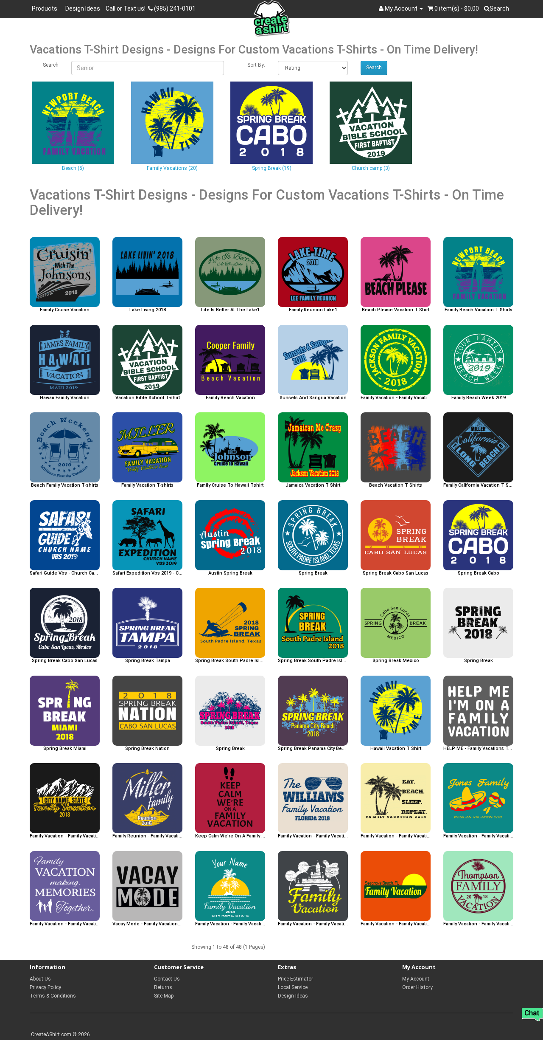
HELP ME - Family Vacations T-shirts (478, 748)
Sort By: (256, 65)
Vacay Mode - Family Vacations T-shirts (147, 924)
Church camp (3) (371, 168)
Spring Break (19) (271, 168)
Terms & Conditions (53, 996)
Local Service (293, 987)
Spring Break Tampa (147, 660)
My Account (415, 979)
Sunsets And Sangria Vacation (313, 397)
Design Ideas (82, 8)
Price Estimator (295, 979)
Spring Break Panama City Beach (313, 748)
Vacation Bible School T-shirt (147, 397)
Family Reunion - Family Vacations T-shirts (147, 836)
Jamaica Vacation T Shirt (312, 485)
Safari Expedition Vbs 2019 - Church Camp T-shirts (147, 573)
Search (51, 65)
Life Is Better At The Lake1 (230, 310)
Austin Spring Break (230, 573)
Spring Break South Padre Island (230, 660)
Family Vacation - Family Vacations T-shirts (396, 397)
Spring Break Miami (65, 748)
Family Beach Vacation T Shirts (478, 310)
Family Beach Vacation (230, 397)
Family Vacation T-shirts (147, 485)
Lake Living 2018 (147, 310)
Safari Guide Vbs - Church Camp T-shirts (65, 573)
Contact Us (167, 979)
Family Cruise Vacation (65, 310)
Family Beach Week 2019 (478, 397)
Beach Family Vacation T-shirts (64, 485)
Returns (163, 987)
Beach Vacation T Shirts (395, 485)
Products (46, 8)
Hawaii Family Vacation (65, 397)
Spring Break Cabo (478, 573)
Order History (417, 987)
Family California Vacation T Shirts (478, 485)
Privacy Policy (45, 987)
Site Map (164, 996)
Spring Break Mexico (395, 660)
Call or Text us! (127, 8)
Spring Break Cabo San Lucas (395, 573)
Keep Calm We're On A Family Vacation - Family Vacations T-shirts (230, 836)
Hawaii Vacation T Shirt (395, 748)
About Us (40, 979)
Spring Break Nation (147, 748)
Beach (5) (73, 168)
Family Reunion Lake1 (313, 310)
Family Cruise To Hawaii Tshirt (230, 485)
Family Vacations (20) (172, 168)
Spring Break (313, 573)
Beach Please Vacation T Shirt (395, 310)
